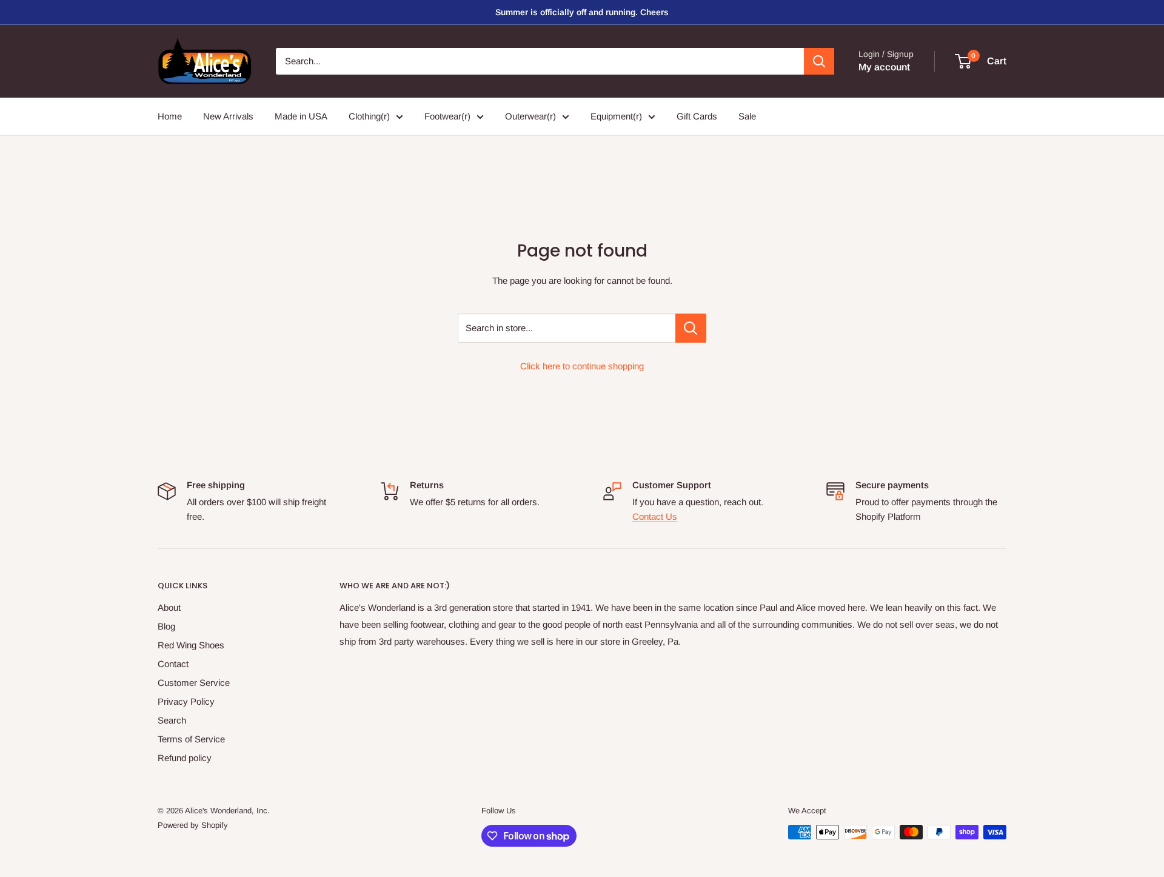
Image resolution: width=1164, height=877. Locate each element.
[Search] (819, 61)
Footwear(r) (447, 116)
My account (884, 67)
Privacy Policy (186, 701)
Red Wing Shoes (191, 645)
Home (170, 116)
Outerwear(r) (530, 116)
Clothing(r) (369, 116)
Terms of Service (191, 739)
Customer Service (194, 682)
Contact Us (654, 516)
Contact (173, 664)
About (169, 607)
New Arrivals (228, 116)
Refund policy (185, 758)
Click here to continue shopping (582, 366)
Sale (747, 116)
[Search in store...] (690, 328)
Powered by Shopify (193, 825)
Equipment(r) (616, 116)
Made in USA (301, 116)
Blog (166, 626)
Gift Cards (697, 116)
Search (172, 720)
